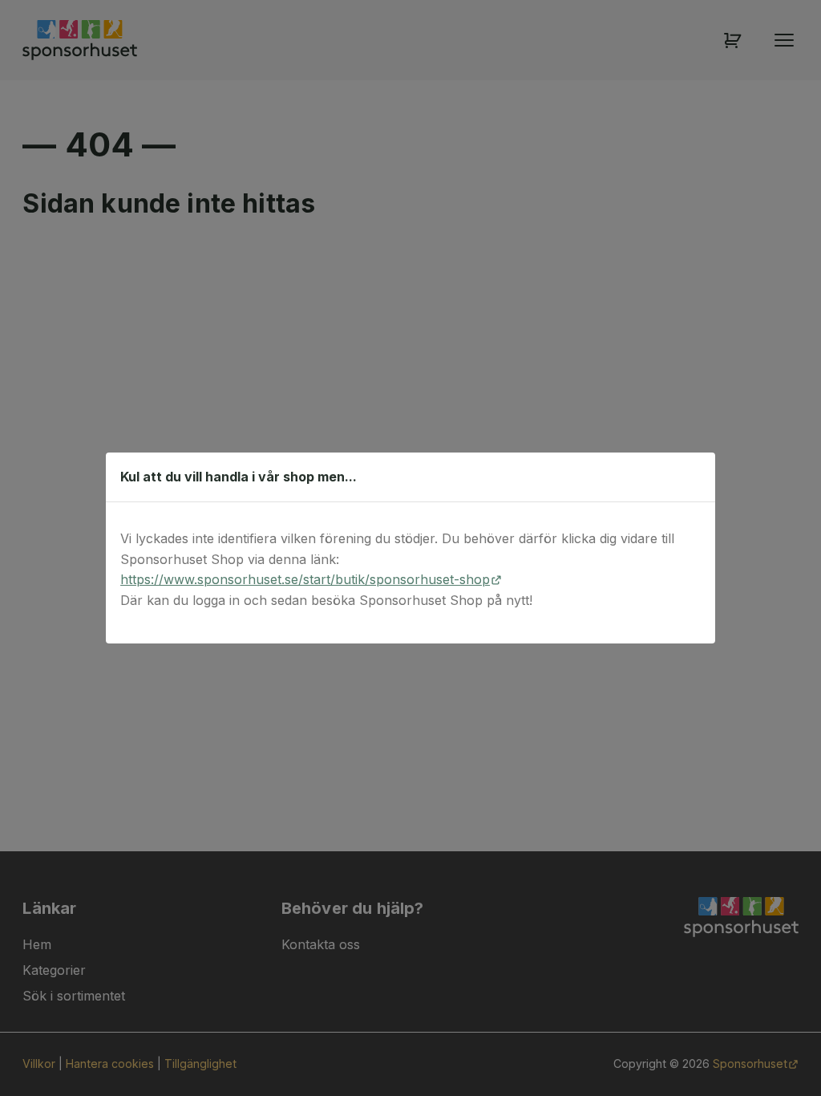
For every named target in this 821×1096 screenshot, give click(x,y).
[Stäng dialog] (695, 476)
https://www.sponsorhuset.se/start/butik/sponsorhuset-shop (305, 579)
